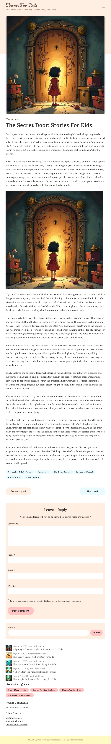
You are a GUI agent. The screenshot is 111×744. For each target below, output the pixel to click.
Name (11, 554)
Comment (13, 523)
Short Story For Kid (17, 690)
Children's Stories (62, 472)
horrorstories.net (14, 721)
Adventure (43, 472)
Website (12, 586)
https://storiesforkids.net (69, 451)
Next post (92, 491)
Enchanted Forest (84, 472)
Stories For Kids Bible (71, 690)
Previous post (18, 491)
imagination (14, 477)
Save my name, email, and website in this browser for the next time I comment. (45, 601)
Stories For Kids (21, 5)
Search (11, 627)
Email (11, 570)
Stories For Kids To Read (19, 472)
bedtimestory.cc (14, 717)
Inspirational (32, 477)
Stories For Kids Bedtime (44, 690)
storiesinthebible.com (16, 724)
